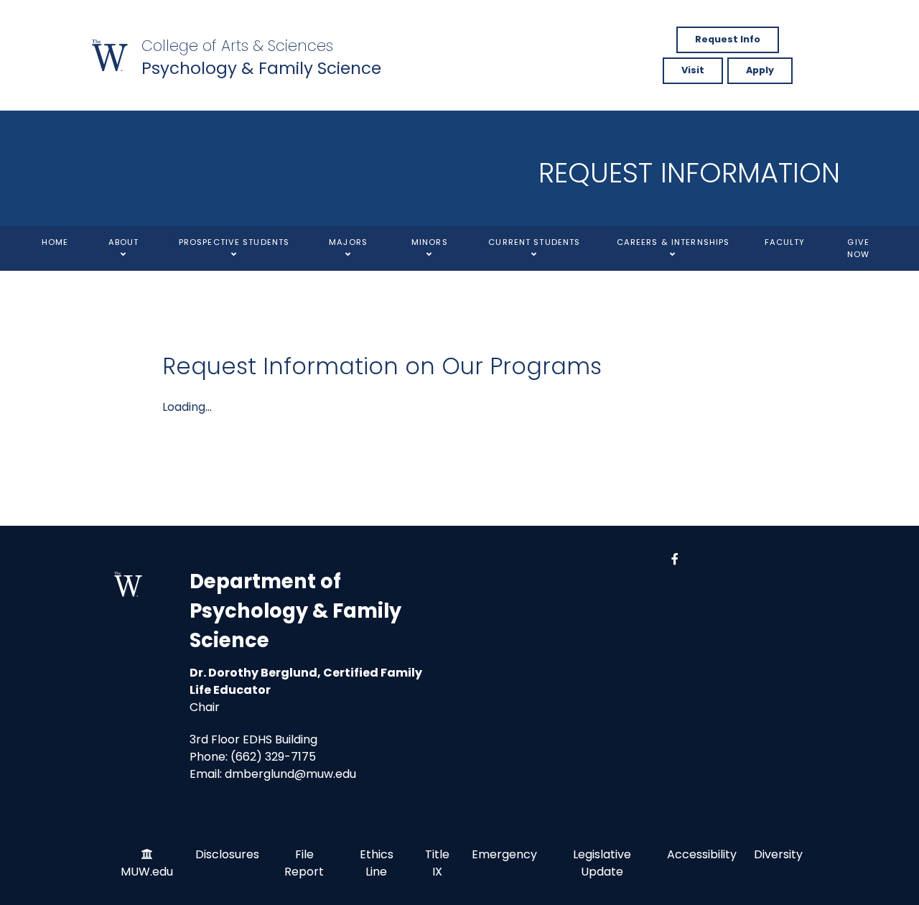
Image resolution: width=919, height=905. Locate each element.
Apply (760, 70)
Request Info (727, 39)
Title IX (437, 863)
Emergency (504, 854)
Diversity (778, 854)
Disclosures (227, 854)
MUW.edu (147, 871)
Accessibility (702, 854)
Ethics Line (376, 863)
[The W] (110, 55)
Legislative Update (602, 863)
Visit (692, 70)
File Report (304, 863)
